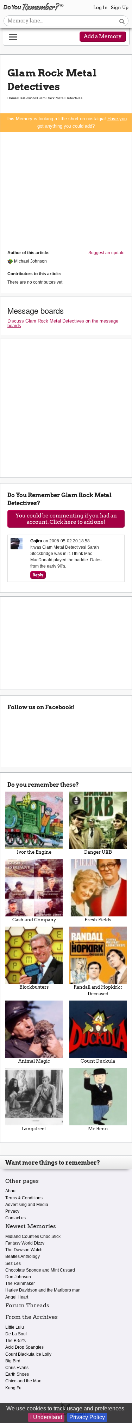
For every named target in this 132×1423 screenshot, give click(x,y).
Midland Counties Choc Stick (33, 1236)
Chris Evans (17, 1367)
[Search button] (122, 21)
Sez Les (13, 1263)
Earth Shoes (17, 1374)
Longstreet (34, 1128)
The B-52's (15, 1340)
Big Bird (12, 1360)
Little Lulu (14, 1327)
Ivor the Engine (34, 852)
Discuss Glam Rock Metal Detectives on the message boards (62, 323)
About (11, 1190)
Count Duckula (98, 1061)
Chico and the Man (23, 1380)
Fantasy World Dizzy (24, 1243)
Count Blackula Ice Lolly (28, 1354)
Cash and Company (34, 919)
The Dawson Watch (24, 1249)
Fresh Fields (97, 919)
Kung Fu (13, 1387)
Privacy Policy (87, 1417)
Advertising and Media (26, 1204)
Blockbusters (34, 987)
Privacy (12, 1211)
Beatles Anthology (22, 1256)
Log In (100, 7)
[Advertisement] (66, 187)
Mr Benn (98, 1128)
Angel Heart (16, 1297)
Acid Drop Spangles (24, 1347)
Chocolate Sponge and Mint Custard (40, 1270)
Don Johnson (18, 1276)
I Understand (46, 1417)
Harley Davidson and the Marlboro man (43, 1290)
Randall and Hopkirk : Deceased (98, 990)
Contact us (15, 1217)
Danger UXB (98, 852)
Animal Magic (34, 1061)
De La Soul (16, 1333)
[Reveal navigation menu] (13, 37)
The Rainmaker (20, 1283)
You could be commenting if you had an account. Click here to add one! (66, 519)
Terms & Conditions (24, 1197)
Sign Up (119, 7)
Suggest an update (106, 252)
